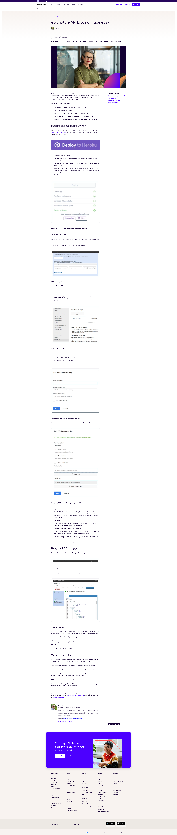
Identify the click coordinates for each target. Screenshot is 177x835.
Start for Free (60, 756)
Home (52, 16)
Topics (112, 9)
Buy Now (127, 4)
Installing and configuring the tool (116, 96)
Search (120, 1)
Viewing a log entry (113, 102)
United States (55, 824)
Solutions (58, 4)
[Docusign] (41, 4)
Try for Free (136, 4)
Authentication (112, 98)
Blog (57, 16)
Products (51, 4)
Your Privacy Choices (82, 832)
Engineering (136, 9)
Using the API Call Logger (114, 100)
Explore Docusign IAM (73, 756)
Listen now (57, 37)
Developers (127, 9)
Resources (65, 4)
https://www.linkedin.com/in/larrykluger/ (72, 718)
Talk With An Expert (117, 4)
